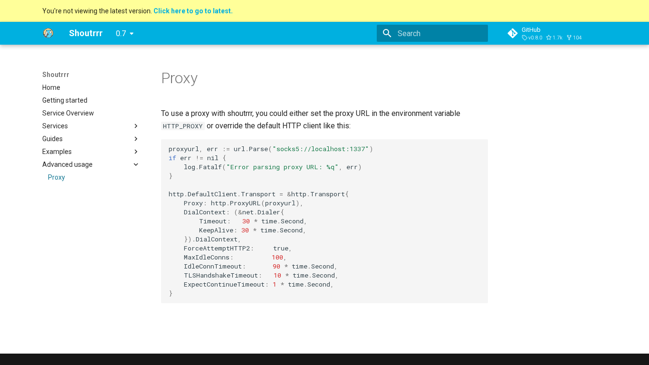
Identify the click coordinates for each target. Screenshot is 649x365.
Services (55, 126)
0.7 (121, 33)
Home (51, 87)
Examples (57, 151)
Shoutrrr (55, 74)
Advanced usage (67, 164)
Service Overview (68, 113)
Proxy (56, 177)
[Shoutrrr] (47, 33)
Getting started (64, 100)
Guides (52, 139)
